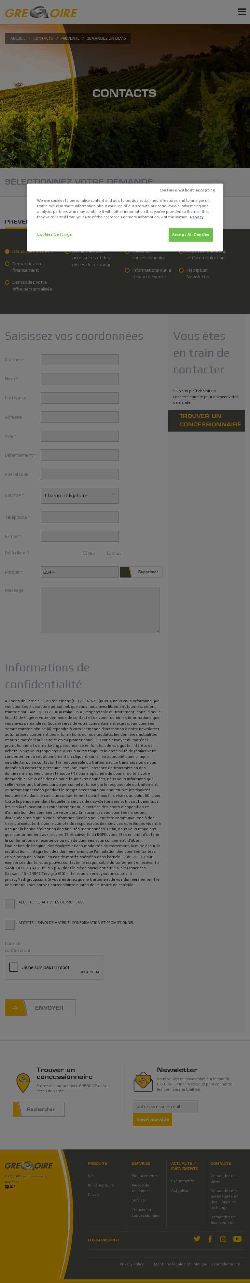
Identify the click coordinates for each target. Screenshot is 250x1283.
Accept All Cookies (190, 234)
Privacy (196, 217)
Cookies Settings (54, 234)
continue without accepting (187, 190)
